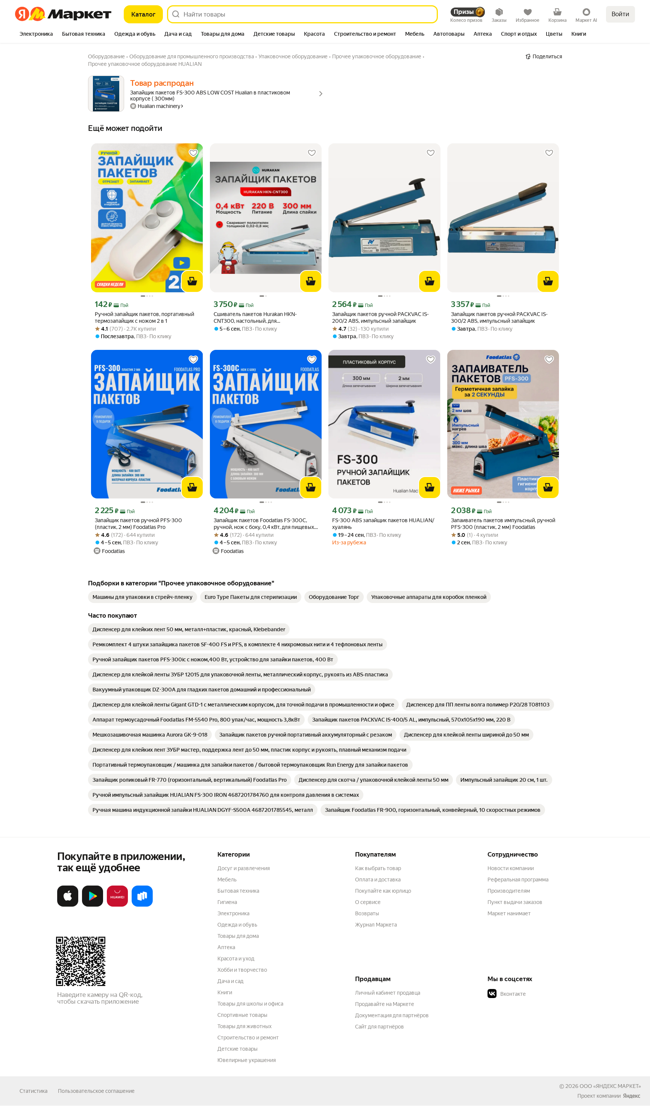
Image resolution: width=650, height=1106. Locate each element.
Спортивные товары (242, 1015)
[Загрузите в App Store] (67, 905)
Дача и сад (230, 981)
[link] (142, 597)
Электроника (233, 913)
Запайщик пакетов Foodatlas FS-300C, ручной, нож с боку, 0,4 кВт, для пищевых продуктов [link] (264, 523)
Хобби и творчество (242, 970)
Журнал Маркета (376, 925)
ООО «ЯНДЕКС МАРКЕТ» (610, 1086)
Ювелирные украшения (246, 1060)
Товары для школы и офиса (250, 1004)
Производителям (508, 891)
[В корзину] (192, 281)
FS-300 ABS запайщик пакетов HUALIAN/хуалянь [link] (383, 523)
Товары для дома (238, 936)
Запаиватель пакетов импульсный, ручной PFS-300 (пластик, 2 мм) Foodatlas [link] (503, 523)
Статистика (33, 1091)
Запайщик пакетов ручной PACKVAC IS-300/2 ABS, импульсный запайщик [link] (499, 317)
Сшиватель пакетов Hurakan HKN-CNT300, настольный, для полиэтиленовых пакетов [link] (255, 317)
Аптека (226, 947)
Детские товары (237, 1049)
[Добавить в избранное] (193, 153)
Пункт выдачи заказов (514, 902)
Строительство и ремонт (248, 1038)
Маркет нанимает (509, 913)
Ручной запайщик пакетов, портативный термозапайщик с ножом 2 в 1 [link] (144, 317)
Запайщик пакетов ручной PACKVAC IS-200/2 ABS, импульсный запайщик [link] (380, 317)
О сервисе (368, 902)
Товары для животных (244, 1026)
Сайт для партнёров (379, 1027)
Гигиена (227, 902)
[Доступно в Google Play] (92, 905)
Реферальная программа (517, 880)
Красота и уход (235, 959)
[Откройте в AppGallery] (117, 905)
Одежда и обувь (237, 925)
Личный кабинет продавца (387, 993)
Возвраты (367, 913)
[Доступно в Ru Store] (142, 905)
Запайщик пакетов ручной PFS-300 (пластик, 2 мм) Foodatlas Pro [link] (138, 523)
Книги (224, 992)
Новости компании (510, 868)
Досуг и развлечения (243, 868)
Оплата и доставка (378, 880)
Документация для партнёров (392, 1015)
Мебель (227, 880)
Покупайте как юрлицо (383, 891)
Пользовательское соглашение (96, 1091)
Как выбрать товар (378, 868)
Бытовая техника (238, 891)
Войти (620, 14)
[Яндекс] (631, 1096)
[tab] (36, 35)
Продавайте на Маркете (384, 1004)
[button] (540, 994)
